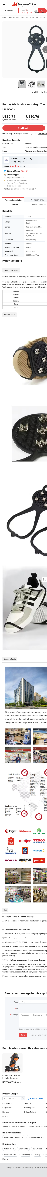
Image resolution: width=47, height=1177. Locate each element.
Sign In (6, 189)
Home (4, 17)
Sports (26, 1103)
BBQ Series (6, 1107)
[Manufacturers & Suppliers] (23, 4)
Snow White (23, 1149)
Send (23, 1035)
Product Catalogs (36, 1098)
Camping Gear (29, 1107)
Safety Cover (9, 1149)
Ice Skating (25, 1154)
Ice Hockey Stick (10, 1154)
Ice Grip (37, 1154)
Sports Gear (34, 17)
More (4, 1159)
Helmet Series (29, 1112)
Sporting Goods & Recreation (18, 17)
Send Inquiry (23, 128)
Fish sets (5, 1112)
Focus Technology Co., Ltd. (30, 1167)
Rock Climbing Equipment (13, 1137)
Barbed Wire (6, 1103)
